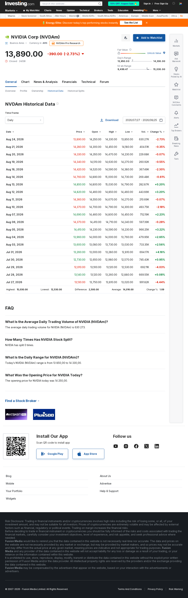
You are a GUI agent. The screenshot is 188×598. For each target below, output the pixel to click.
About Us (105, 476)
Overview (10, 90)
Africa (174, 16)
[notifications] (174, 3)
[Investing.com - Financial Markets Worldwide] (19, 3)
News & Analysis (46, 82)
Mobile (10, 483)
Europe (135, 16)
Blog (8, 476)
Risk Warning (176, 589)
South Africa (46, 16)
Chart (25, 82)
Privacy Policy (155, 589)
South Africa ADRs (106, 16)
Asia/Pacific (162, 16)
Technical (88, 82)
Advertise (105, 483)
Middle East (147, 16)
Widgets (11, 498)
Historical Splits (76, 90)
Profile (23, 90)
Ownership (37, 90)
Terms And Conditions (130, 589)
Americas (123, 16)
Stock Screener (29, 16)
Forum (104, 82)
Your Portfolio (14, 491)
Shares (11, 16)
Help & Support (109, 491)
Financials (69, 82)
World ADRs (88, 16)
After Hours (60, 16)
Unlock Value (154, 53)
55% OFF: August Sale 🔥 (123, 3)
